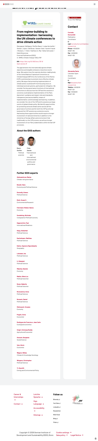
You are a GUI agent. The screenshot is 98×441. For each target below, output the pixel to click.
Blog (55, 418)
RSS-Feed (56, 415)
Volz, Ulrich (20, 345)
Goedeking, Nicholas (24, 215)
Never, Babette (22, 284)
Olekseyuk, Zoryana (23, 307)
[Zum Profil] (76, 63)
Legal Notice (76, 435)
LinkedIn (56, 407)
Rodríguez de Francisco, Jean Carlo (29, 322)
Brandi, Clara (21, 185)
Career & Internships (18, 395)
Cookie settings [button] (62, 432)
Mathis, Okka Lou (22, 276)
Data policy (60, 435)
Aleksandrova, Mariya (24, 177)
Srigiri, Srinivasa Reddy (24, 330)
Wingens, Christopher (24, 360)
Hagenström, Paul (23, 223)
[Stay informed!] (74, 18)
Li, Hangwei (21, 261)
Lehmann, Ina (21, 253)
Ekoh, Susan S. (22, 200)
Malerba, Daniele (22, 269)
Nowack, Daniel (22, 299)
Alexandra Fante (73, 71)
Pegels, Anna (21, 314)
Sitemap (37, 415)
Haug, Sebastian (22, 230)
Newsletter (57, 411)
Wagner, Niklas (22, 353)
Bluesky (56, 399)
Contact (17, 404)
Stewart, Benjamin (23, 337)
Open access (21, 64)
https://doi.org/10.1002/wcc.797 (30, 61)
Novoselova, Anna (23, 292)
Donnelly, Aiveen (22, 192)
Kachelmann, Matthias (24, 238)
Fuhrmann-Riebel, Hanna (25, 208)
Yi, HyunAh (20, 368)
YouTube (56, 403)
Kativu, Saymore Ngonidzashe (27, 246)
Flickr (55, 422)
